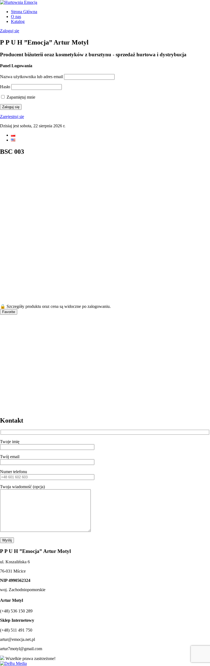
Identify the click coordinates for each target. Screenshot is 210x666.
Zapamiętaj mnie (20, 97)
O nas (16, 16)
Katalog (18, 21)
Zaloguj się (9, 30)
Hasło (5, 86)
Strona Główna (24, 11)
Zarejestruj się (12, 116)
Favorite (8, 312)
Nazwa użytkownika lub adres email (31, 76)
